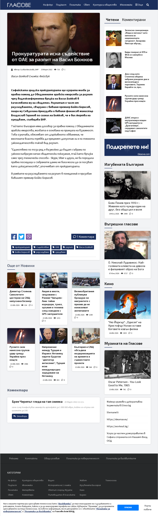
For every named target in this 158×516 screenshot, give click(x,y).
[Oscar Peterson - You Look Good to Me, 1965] (127, 364)
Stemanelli (112, 412)
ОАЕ (57, 247)
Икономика (126, 5)
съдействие (42, 247)
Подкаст (61, 5)
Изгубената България (124, 164)
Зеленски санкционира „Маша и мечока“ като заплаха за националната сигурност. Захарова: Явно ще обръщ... (136, 37)
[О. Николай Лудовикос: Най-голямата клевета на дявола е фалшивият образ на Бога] (127, 245)
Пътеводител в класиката (61, 494)
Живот (83, 480)
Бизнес (83, 494)
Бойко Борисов (22, 252)
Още (140, 5)
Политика (75, 5)
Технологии (110, 480)
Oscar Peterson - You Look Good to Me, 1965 (124, 383)
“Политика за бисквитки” (38, 511)
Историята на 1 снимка (59, 485)
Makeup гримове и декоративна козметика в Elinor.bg (124, 403)
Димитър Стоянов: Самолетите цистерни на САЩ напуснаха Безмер (21, 296)
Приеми (128, 507)
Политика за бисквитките (121, 458)
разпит (69, 247)
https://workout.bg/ (118, 426)
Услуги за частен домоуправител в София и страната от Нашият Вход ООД (127, 437)
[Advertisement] (37, 211)
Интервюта (28, 490)
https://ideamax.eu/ (117, 419)
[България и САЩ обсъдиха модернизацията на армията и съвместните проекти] (86, 336)
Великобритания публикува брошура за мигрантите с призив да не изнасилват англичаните (84, 301)
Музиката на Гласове (123, 343)
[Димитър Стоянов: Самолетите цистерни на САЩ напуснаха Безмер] (21, 280)
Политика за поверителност (82, 458)
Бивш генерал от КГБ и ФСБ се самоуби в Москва (136, 55)
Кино (109, 283)
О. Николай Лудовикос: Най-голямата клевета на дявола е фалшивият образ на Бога (126, 266)
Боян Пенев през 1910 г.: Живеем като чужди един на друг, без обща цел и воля (126, 206)
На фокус (48, 5)
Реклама (13, 458)
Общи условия (51, 458)
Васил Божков (86, 247)
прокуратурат (22, 247)
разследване (42, 252)
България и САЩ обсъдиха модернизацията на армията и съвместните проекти (84, 354)
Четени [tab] (112, 19)
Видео (51, 480)
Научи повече (148, 507)
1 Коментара (85, 236)
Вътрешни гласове (121, 224)
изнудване (60, 252)
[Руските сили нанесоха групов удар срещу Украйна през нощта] (21, 336)
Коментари (27, 494)
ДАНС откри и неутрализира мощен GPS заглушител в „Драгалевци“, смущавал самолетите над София (136, 124)
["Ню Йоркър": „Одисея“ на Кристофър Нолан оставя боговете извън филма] (127, 305)
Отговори (21, 416)
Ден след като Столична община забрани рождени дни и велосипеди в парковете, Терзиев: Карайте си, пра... (137, 80)
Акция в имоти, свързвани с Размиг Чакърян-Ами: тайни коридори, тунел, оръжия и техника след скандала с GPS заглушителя (52, 302)
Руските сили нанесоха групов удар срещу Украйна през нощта (19, 353)
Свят (87, 5)
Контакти (31, 458)
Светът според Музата (60, 490)
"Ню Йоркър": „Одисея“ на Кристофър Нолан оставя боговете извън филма (124, 325)
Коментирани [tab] (134, 19)
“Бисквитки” (65, 503)
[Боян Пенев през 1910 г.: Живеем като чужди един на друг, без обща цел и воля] (127, 185)
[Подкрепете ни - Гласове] (127, 147)
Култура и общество (105, 5)
